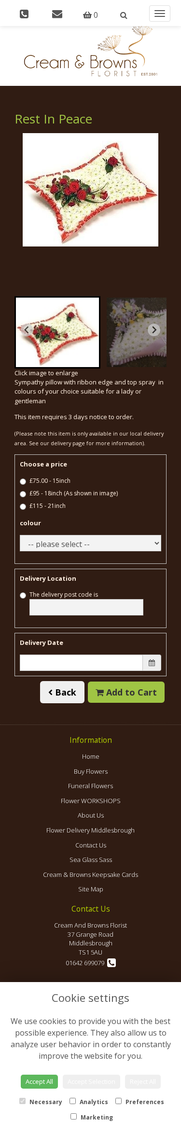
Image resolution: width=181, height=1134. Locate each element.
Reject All (143, 1081)
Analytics (93, 1102)
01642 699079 (86, 962)
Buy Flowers (91, 771)
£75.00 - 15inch (49, 481)
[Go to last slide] (27, 330)
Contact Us (90, 845)
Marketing (96, 1117)
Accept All (39, 1081)
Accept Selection (91, 1081)
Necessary (45, 1102)
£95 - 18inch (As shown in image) (73, 493)
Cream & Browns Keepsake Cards (90, 874)
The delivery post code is (63, 594)
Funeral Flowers (90, 785)
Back (64, 692)
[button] (57, 332)
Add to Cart (130, 692)
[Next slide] (154, 330)
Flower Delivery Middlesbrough (90, 830)
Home (90, 756)
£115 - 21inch (47, 506)
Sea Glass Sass (91, 859)
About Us (91, 815)
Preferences (144, 1102)
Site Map (90, 889)
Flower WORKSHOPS (91, 800)
